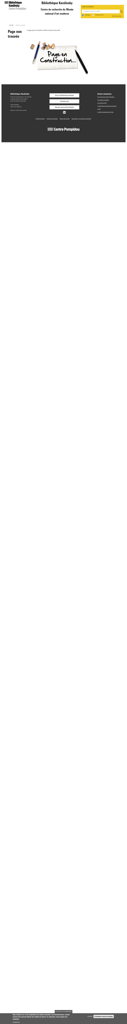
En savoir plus (16, 1022)
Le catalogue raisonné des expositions (106, 106)
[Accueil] (18, 6)
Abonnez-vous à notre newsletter (64, 107)
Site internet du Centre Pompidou (105, 97)
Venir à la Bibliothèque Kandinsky (64, 95)
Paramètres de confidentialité (63, 1011)
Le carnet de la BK (102, 103)
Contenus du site (99, 15)
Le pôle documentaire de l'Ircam (105, 112)
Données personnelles (52, 118)
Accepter (89, 1016)
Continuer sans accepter (103, 1016)
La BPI (99, 109)
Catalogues (87, 15)
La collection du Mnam (103, 100)
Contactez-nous (64, 101)
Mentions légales (40, 118)
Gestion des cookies (65, 118)
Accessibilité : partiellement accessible (81, 118)
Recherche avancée (116, 16)
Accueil (11, 25)
